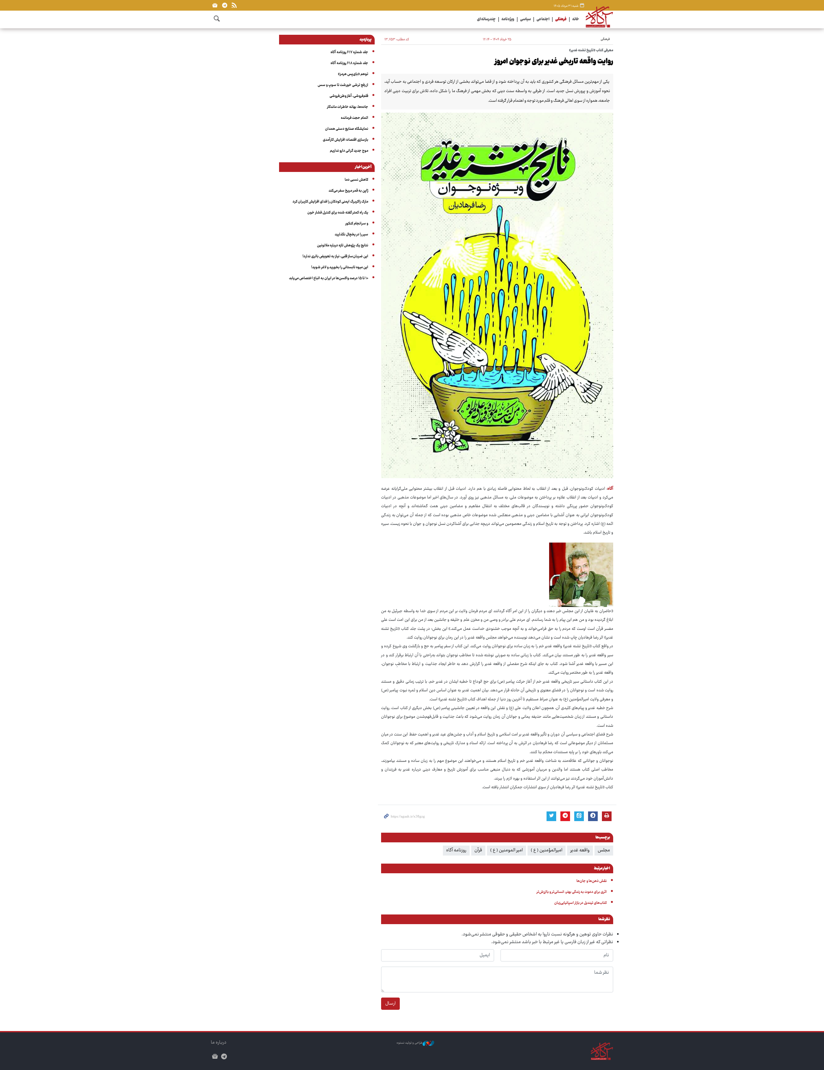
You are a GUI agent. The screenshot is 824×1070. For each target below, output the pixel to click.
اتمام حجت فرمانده (354, 118)
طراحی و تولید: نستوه (410, 1043)
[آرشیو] (215, 5)
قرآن (478, 850)
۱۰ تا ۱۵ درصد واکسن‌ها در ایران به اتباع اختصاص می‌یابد (328, 278)
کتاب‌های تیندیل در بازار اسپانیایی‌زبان (580, 903)
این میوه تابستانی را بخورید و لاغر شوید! (339, 267)
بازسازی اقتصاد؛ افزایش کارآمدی (345, 140)
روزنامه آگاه (456, 850)
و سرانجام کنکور (356, 223)
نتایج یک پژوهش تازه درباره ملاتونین (342, 245)
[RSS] (234, 5)
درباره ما (218, 1042)
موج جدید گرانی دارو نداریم (349, 150)
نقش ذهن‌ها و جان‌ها (591, 881)
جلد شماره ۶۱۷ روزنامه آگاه (349, 52)
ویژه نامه (507, 19)
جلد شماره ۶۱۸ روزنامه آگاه (349, 63)
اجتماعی (543, 19)
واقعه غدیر (580, 850)
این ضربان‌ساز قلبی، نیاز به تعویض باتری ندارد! (335, 256)
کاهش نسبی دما (356, 179)
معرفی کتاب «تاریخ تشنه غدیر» (591, 50)
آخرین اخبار (363, 167)
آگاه (610, 489)
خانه (575, 19)
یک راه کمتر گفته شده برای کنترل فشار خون (337, 212)
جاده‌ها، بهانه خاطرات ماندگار (347, 107)
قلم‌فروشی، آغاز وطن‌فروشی (349, 96)
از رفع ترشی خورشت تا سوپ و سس (343, 85)
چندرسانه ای (486, 19)
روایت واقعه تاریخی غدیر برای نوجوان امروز (554, 62)
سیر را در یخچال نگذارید (351, 234)
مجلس (604, 850)
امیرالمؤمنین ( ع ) (546, 850)
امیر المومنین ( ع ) (506, 850)
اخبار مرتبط (602, 868)
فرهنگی (560, 19)
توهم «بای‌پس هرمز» (353, 74)
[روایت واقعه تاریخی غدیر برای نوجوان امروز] (497, 295)
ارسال (390, 1003)
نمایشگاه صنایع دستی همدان (346, 129)
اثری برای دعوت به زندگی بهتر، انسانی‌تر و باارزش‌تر (572, 892)
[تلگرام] (224, 5)
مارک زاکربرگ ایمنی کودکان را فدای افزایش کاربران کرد (330, 201)
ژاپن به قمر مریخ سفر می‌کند (348, 190)
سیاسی (525, 19)
